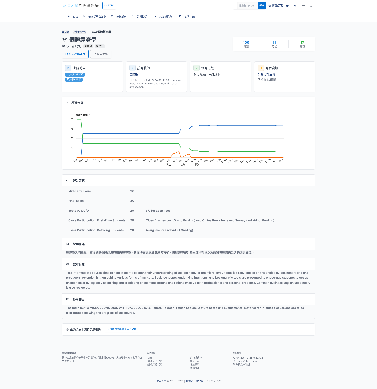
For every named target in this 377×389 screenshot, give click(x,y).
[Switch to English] (295, 5)
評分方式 (79, 180)
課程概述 (79, 244)
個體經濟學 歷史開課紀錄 (123, 329)
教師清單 (194, 367)
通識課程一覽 (154, 364)
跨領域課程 (196, 357)
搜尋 (261, 5)
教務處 (199, 381)
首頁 (66, 31)
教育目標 (79, 264)
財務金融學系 (79, 31)
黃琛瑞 (133, 75)
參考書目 (79, 299)
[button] (140, 16)
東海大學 (161, 381)
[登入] (287, 5)
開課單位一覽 (154, 361)
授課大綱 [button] (102, 54)
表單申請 (194, 361)
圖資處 (189, 381)
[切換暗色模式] (311, 5)
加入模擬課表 (77, 54)
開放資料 (194, 364)
